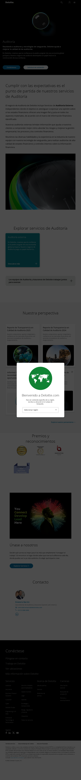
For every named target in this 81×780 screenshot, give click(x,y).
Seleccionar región (31, 410)
